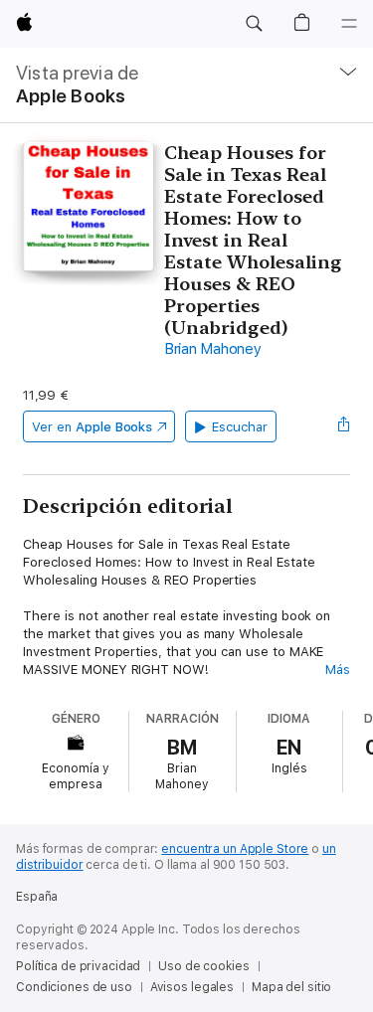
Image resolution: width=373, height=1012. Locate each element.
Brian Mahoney (213, 349)
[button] (254, 24)
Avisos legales (192, 987)
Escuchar (239, 427)
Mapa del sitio (291, 987)
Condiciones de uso (74, 987)
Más (337, 669)
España (37, 897)
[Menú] (349, 24)
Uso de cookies (203, 966)
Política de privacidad (78, 966)
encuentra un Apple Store (234, 849)
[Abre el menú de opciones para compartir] (344, 426)
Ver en (92, 427)
